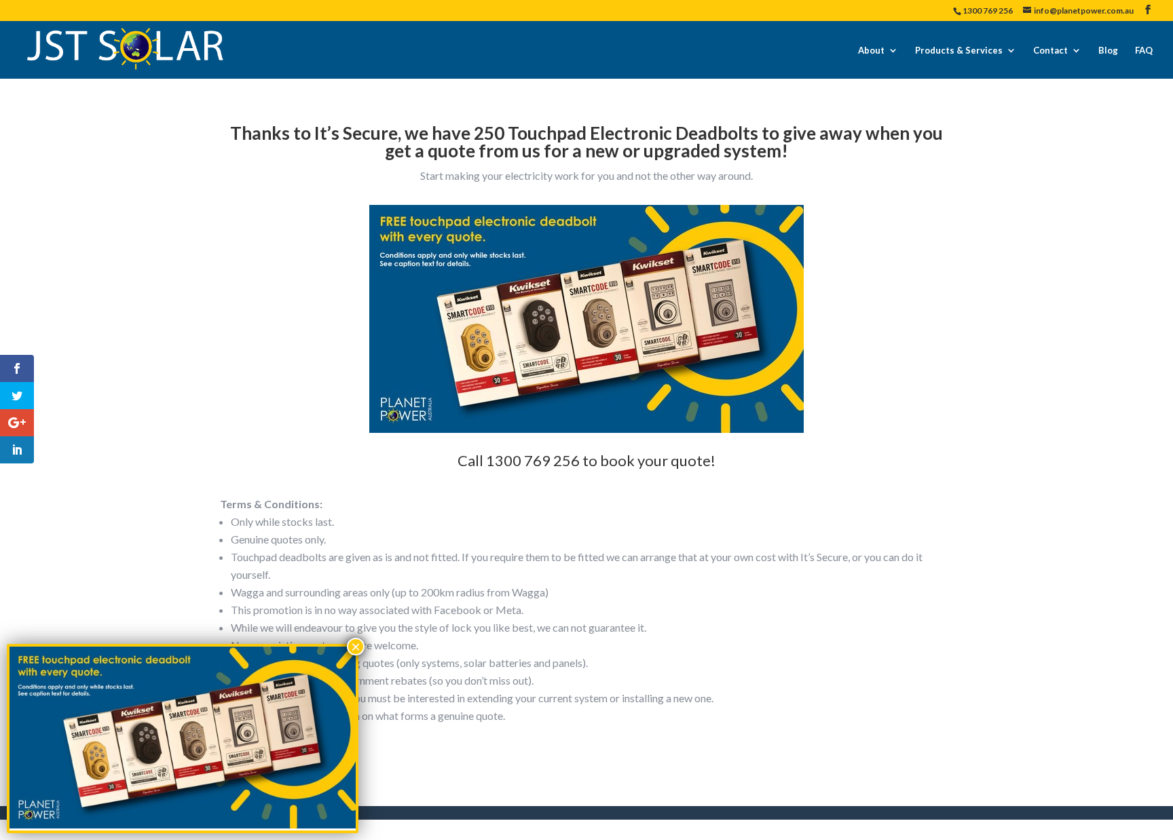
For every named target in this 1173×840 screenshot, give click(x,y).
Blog (1108, 50)
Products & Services (959, 50)
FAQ (1144, 50)
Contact (1050, 50)
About (871, 50)
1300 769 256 (988, 10)
